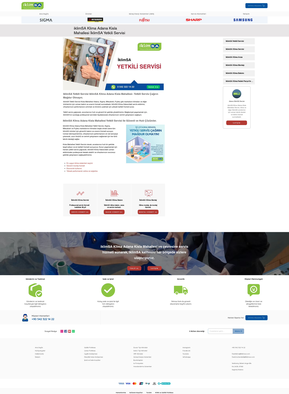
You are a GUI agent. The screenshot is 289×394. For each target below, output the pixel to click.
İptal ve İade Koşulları (92, 360)
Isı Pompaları (138, 363)
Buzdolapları (138, 360)
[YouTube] (69, 331)
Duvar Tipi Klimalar (140, 347)
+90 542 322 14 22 (238, 347)
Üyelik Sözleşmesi (90, 354)
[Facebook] (65, 331)
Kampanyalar (40, 351)
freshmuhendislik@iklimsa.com (243, 357)
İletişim (37, 357)
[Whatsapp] (73, 331)
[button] (88, 13)
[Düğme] (46, 19)
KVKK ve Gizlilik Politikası (164, 392)
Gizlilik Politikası (90, 347)
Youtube (186, 354)
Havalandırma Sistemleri (142, 366)
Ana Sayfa (39, 347)
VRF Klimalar (138, 354)
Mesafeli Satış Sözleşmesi (93, 357)
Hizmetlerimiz (122, 392)
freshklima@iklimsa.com (241, 354)
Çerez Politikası (90, 351)
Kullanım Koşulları (137, 392)
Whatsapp (187, 357)
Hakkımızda (39, 354)
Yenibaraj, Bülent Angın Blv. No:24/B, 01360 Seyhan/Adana (242, 366)
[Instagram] (62, 331)
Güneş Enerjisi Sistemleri (142, 357)
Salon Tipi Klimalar (140, 351)
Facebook (186, 351)
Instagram (186, 347)
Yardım (150, 392)
